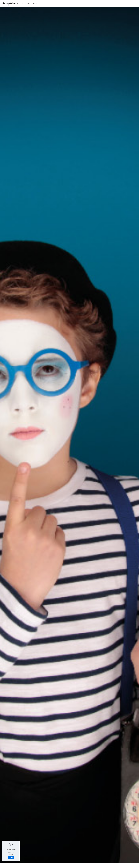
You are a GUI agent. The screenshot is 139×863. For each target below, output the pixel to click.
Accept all (11, 857)
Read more (11, 854)
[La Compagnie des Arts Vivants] (10, 3)
